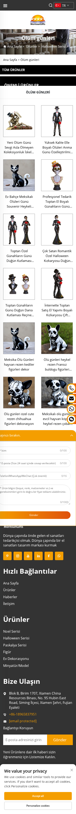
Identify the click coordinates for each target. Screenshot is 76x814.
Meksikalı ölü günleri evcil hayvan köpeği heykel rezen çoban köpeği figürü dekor (57, 419)
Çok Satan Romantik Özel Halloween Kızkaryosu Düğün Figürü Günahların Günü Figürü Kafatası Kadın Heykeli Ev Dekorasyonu (57, 256)
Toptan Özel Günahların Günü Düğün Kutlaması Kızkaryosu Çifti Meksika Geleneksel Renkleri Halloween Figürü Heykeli (19, 256)
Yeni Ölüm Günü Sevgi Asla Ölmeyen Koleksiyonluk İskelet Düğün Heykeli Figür (19, 147)
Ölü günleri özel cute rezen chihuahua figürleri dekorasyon (19, 419)
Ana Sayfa (14, 46)
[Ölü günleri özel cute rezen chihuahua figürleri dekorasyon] (19, 392)
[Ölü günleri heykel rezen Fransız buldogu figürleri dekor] (57, 338)
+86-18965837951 (23, 714)
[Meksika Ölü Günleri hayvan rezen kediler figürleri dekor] (19, 338)
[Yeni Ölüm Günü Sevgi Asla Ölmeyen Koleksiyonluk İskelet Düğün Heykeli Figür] (19, 121)
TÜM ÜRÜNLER (13, 70)
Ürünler (31, 46)
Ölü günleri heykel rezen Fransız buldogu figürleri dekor (57, 364)
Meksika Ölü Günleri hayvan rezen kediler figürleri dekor (19, 364)
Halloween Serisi (54, 46)
